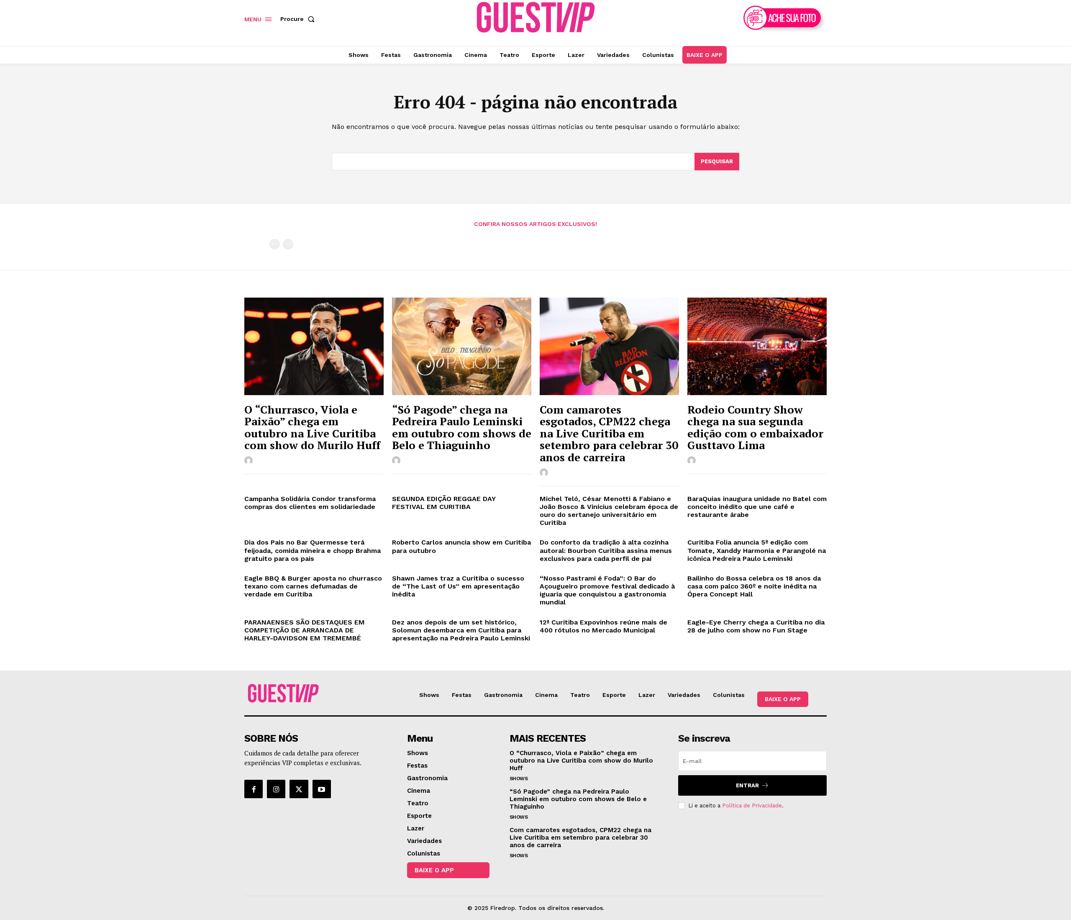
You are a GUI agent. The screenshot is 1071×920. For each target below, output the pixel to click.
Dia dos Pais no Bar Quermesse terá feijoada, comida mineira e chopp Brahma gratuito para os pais (312, 550)
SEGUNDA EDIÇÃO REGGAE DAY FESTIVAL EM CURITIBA (444, 503)
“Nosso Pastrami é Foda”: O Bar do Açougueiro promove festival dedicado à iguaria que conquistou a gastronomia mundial (607, 590)
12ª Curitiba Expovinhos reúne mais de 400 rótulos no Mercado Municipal (603, 626)
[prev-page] (274, 244)
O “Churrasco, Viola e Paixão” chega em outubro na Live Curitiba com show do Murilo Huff (312, 427)
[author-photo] (249, 460)
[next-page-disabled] (288, 244)
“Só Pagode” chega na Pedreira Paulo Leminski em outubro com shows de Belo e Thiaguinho (461, 427)
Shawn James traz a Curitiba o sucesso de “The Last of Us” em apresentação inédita (458, 586)
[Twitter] (299, 789)
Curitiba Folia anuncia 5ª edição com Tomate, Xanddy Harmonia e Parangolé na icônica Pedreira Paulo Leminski (756, 550)
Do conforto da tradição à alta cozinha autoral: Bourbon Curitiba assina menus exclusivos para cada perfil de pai (606, 550)
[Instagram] (276, 789)
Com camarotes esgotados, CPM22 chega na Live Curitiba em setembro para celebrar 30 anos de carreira (609, 433)
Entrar (747, 785)
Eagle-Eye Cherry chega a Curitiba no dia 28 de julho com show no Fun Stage (756, 626)
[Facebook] (253, 789)
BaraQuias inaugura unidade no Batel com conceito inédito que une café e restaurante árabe (757, 507)
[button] (299, 19)
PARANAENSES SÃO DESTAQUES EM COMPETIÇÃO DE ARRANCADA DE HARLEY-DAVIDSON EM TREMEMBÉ (304, 630)
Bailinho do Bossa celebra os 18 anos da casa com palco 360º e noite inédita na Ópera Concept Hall (754, 586)
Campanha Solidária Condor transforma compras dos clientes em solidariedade (310, 503)
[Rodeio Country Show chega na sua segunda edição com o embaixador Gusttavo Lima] (757, 346)
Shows (519, 778)
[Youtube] (322, 789)
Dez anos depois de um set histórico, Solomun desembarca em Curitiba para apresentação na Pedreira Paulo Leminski (461, 630)
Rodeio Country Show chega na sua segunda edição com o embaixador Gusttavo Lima (755, 427)
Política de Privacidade (752, 805)
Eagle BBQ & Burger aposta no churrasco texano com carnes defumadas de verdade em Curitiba (313, 586)
